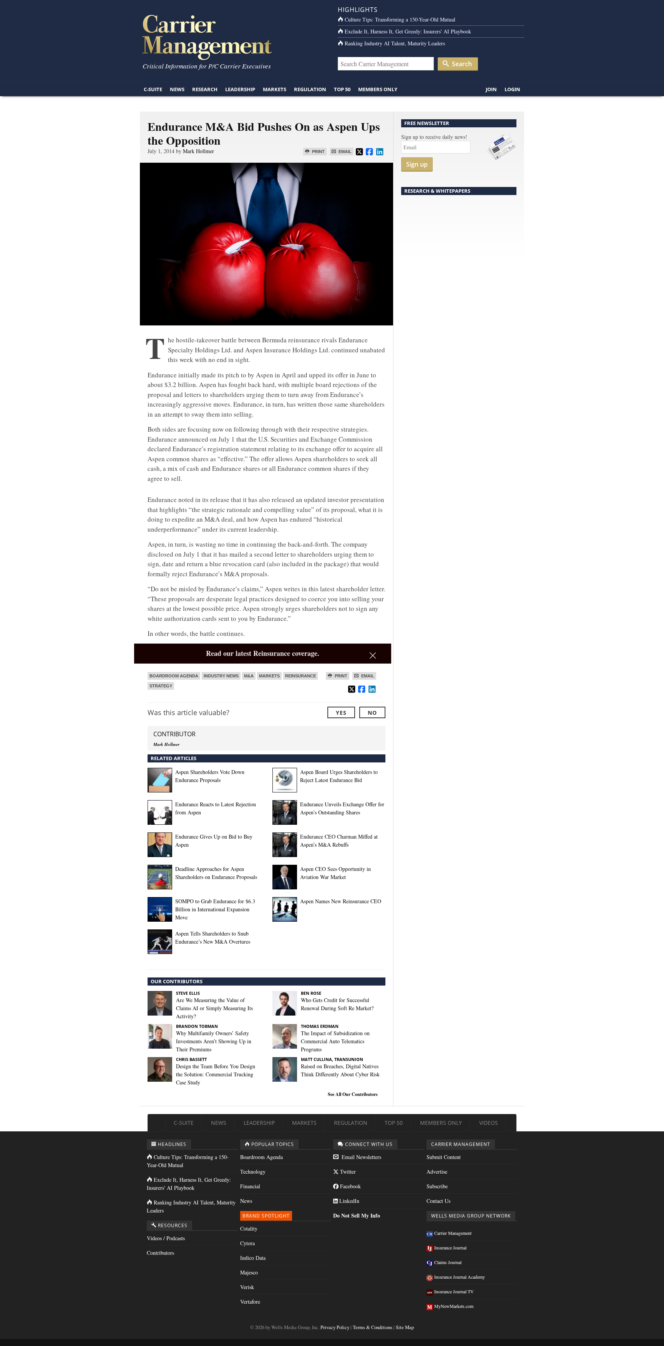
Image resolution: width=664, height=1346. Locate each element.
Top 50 (342, 89)
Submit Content (444, 1157)
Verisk (247, 1287)
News (177, 89)
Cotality (248, 1228)
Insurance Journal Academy (459, 1277)
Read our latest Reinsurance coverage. (262, 653)
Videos (488, 1122)
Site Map (405, 1327)
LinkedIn (348, 1200)
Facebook (350, 1186)
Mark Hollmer (198, 151)
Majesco (249, 1272)
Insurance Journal (450, 1247)
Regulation (310, 89)
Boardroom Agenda (173, 676)
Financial (250, 1186)
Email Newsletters (360, 1157)
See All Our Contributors (353, 1094)
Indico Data (253, 1257)
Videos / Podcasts (166, 1238)
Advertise (437, 1171)
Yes (341, 712)
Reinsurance (300, 676)
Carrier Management (452, 1233)
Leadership (240, 89)
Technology (253, 1171)
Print (318, 151)
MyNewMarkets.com (453, 1306)
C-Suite (153, 89)
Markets (274, 89)
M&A (249, 676)
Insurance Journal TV (454, 1291)
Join (491, 89)
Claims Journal (447, 1262)
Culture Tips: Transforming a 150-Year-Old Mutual (400, 19)
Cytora (247, 1243)
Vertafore (250, 1301)
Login (512, 89)
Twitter (347, 1171)
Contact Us (438, 1200)
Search (461, 64)
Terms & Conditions (372, 1327)
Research (204, 89)
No (372, 712)
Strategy (160, 686)
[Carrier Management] (233, 37)
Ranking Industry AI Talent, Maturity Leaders (395, 43)
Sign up (417, 164)
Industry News (221, 676)
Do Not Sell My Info (356, 1215)
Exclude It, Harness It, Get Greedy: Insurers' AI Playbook (408, 31)
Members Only (377, 89)
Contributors (160, 1252)
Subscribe (437, 1186)
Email (344, 151)
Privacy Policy (334, 1327)
